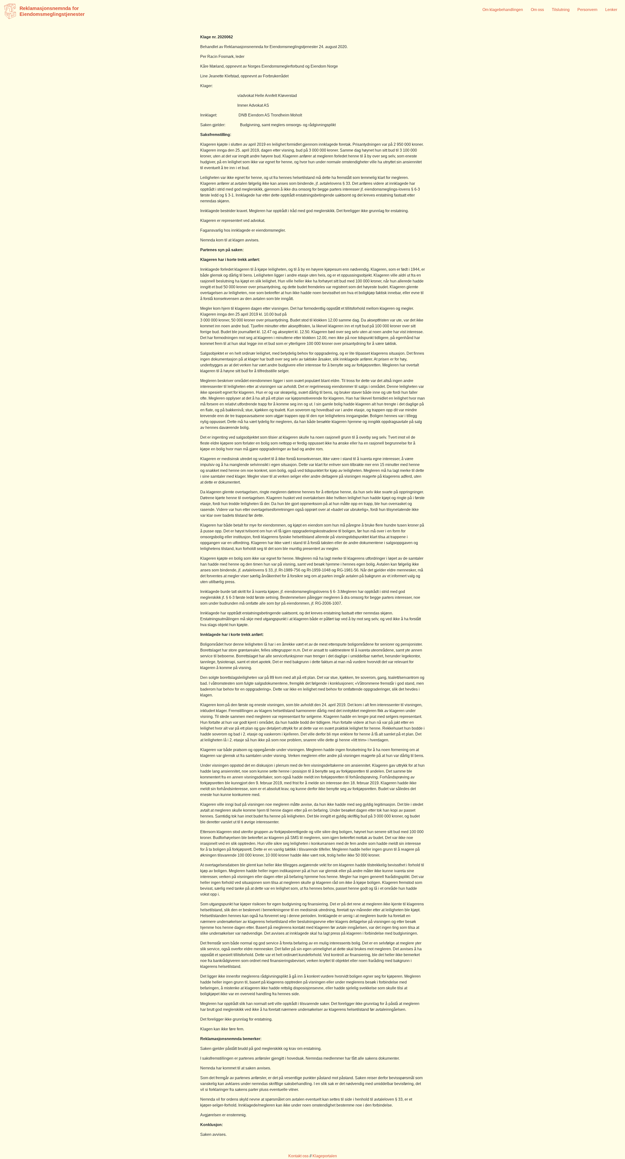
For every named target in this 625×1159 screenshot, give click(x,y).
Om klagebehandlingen (502, 10)
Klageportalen (324, 1156)
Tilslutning (561, 10)
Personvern (587, 10)
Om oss (537, 10)
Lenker (611, 10)
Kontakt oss (298, 1156)
